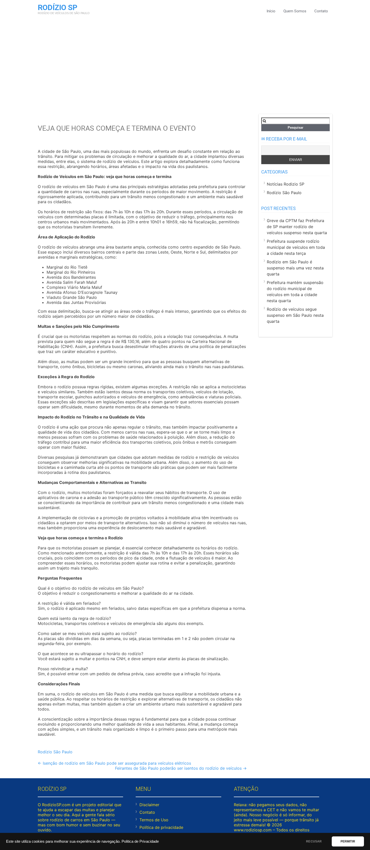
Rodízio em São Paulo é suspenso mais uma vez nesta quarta (295, 267)
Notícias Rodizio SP (285, 184)
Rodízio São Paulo (55, 751)
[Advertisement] (185, 63)
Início (271, 11)
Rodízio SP (57, 7)
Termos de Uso (153, 819)
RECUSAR (314, 841)
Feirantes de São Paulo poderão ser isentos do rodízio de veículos (181, 768)
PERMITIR (348, 841)
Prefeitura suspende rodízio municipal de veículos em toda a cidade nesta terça (296, 247)
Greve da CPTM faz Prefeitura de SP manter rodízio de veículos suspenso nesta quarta (297, 226)
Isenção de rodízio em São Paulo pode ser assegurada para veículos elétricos (114, 763)
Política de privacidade (161, 827)
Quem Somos (294, 11)
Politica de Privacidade (140, 841)
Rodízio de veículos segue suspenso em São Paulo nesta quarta (295, 315)
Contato (321, 11)
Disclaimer (149, 804)
